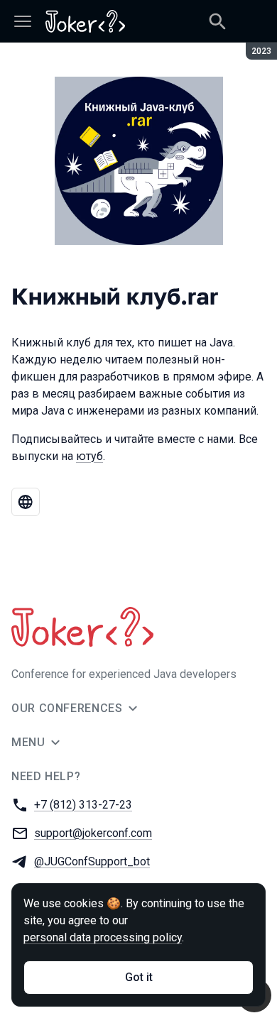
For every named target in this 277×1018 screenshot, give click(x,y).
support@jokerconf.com (93, 833)
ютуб (89, 456)
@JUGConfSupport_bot (92, 861)
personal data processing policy (102, 937)
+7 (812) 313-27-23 (83, 804)
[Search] (217, 21)
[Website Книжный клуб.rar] (25, 502)
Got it (139, 977)
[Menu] (23, 21)
